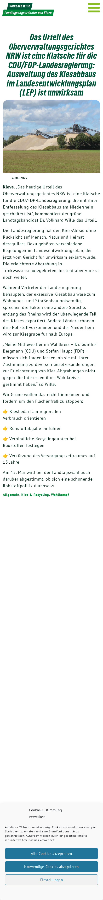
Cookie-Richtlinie (27, 891)
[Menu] (94, 7)
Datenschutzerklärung (56, 891)
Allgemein (11, 495)
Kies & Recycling (35, 495)
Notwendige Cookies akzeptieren (51, 866)
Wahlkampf (60, 495)
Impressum (80, 891)
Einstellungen (51, 880)
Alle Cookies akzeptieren (51, 853)
